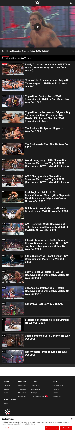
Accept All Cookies (52, 428)
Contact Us (56, 389)
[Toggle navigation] (2, 3)
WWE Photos (22, 392)
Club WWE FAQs (58, 385)
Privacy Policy (35, 389)
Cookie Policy (57, 396)
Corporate (7, 385)
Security (55, 392)
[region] (37, 424)
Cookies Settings (8, 428)
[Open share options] (73, 51)
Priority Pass (22, 396)
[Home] (37, 3)
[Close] (72, 419)
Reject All (66, 428)
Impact (6, 392)
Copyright (34, 392)
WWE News (22, 385)
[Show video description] (68, 51)
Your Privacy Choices (37, 396)
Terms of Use (35, 385)
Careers (6, 389)
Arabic (6, 403)
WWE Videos (22, 389)
